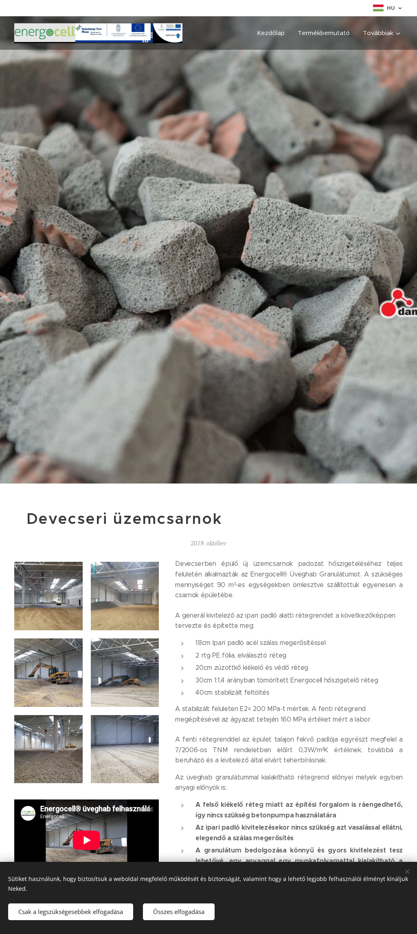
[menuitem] (273, 33)
